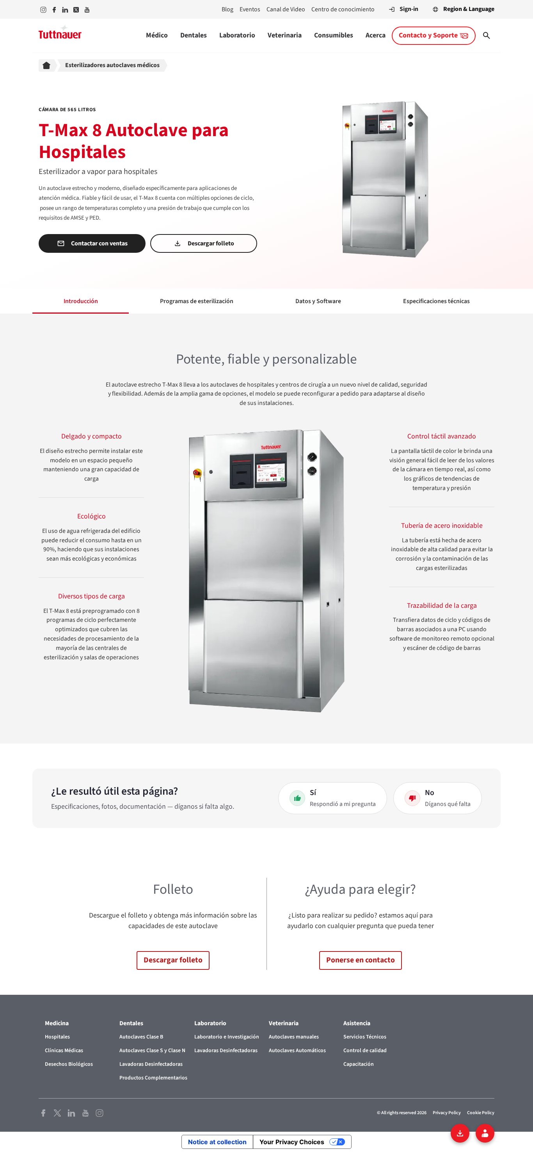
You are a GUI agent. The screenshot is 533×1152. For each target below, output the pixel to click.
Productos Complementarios (153, 1078)
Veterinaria (285, 35)
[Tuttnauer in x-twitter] (76, 9)
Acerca (376, 35)
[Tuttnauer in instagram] (43, 9)
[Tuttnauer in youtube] (87, 9)
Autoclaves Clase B (141, 1037)
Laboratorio (237, 35)
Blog (227, 9)
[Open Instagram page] (99, 1112)
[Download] (460, 1133)
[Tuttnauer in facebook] (54, 9)
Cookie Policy (480, 1112)
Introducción (81, 301)
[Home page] (48, 65)
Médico (157, 35)
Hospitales (57, 1037)
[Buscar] (486, 35)
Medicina (57, 1023)
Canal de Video (285, 9)
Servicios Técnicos (364, 1037)
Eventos (250, 9)
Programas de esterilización (196, 301)
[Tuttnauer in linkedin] (65, 9)
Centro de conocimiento (343, 9)
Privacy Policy (447, 1112)
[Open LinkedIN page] (71, 1112)
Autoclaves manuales (294, 1037)
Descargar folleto (211, 243)
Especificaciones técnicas (436, 301)
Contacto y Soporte (428, 35)
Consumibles (333, 35)
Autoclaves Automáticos (297, 1050)
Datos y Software (318, 301)
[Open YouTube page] (85, 1112)
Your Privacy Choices (291, 1142)
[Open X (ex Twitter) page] (57, 1112)
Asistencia (356, 1023)
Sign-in (409, 9)
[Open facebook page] (43, 1112)
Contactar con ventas (99, 243)
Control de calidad (365, 1050)
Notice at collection (217, 1142)
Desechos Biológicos (69, 1064)
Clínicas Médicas (64, 1050)
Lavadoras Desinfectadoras (151, 1064)
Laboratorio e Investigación (226, 1037)
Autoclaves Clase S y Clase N (152, 1050)
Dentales (193, 35)
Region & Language (468, 9)
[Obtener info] (485, 1133)
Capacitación (358, 1064)
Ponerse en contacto (360, 960)
